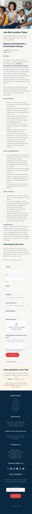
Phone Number (10, 311)
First (7, 274)
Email (8, 286)
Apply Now (12, 354)
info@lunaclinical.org (16, 458)
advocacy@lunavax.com (16, 456)
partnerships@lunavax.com (15, 452)
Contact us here (9, 385)
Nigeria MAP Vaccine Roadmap (15, 422)
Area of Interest (11, 303)
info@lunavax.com (15, 450)
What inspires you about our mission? (16, 336)
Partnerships (15, 408)
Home (15, 399)
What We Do (15, 403)
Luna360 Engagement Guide (15, 424)
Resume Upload (11, 319)
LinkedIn (8, 294)
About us (15, 401)
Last (7, 281)
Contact (15, 410)
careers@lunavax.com (18, 379)
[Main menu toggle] (28, 2)
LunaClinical (15, 405)
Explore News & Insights (15, 426)
